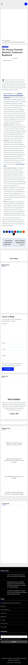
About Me (3, 606)
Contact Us (3, 613)
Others (5, 527)
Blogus (10, 660)
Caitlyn (15, 58)
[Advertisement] (14, 24)
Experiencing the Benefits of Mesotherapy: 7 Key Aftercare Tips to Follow (14, 460)
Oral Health (5, 46)
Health (5, 513)
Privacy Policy (4, 623)
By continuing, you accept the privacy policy (11, 639)
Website (4, 355)
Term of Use (4, 627)
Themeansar (16, 660)
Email (3, 349)
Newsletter (3, 616)
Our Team (3, 620)
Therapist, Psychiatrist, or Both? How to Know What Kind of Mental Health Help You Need (17, 592)
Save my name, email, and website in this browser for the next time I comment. (12, 364)
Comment (4, 323)
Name (3, 343)
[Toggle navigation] (2, 4)
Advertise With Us (5, 609)
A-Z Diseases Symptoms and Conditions (11, 603)
